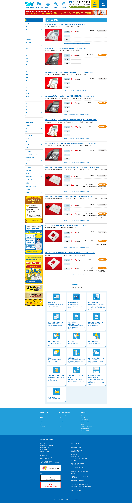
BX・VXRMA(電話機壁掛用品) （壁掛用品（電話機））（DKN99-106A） (69, 226)
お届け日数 (83, 423)
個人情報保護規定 (85, 428)
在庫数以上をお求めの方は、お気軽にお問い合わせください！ (77, 43)
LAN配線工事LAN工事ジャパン (75, 455)
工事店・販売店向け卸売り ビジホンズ (80, 6)
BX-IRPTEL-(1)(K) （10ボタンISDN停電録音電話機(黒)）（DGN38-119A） (70, 96)
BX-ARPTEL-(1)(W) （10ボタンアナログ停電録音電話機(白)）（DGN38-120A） (71, 120)
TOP (25, 16)
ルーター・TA (62, 415)
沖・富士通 (42, 427)
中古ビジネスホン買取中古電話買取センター (76, 446)
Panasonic (42, 423)
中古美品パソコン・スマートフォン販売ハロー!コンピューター (80, 476)
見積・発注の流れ (85, 419)
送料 (82, 415)
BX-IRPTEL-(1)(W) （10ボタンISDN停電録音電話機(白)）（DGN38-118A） (70, 72)
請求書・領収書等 (85, 421)
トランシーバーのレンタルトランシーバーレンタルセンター (78, 468)
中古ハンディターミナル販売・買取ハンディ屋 (79, 459)
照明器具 (61, 427)
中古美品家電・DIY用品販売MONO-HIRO (77, 481)
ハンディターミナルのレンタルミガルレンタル (78, 463)
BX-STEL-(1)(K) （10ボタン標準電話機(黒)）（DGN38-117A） (66, 48)
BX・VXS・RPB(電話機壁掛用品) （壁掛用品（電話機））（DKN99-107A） (70, 253)
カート (103, 5)
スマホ (60, 425)
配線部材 (61, 417)
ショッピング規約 (85, 430)
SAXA (41, 417)
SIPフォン (61, 421)
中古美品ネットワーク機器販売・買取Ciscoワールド (79, 472)
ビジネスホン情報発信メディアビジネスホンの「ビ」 (78, 489)
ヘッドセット (62, 419)
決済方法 (83, 417)
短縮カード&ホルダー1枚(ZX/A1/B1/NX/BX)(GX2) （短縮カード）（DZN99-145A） (72, 168)
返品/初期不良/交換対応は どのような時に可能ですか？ (35, 216)
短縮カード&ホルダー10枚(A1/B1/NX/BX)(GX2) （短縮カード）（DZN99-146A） (72, 197)
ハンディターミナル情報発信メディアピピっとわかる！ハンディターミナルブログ (81, 485)
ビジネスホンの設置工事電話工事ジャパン (76, 450)
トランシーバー (62, 423)
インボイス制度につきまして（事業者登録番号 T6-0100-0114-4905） (49, 462)
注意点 (82, 425)
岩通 (41, 425)
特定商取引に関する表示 (86, 427)
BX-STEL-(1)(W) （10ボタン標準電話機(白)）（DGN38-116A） (66, 24)
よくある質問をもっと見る (34, 221)
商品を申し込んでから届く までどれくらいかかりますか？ (34, 211)
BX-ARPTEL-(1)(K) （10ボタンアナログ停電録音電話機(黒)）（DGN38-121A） (71, 144)
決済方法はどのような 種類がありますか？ (33, 206)
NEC (41, 419)
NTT (29, 16)
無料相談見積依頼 (95, 5)
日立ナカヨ (42, 421)
